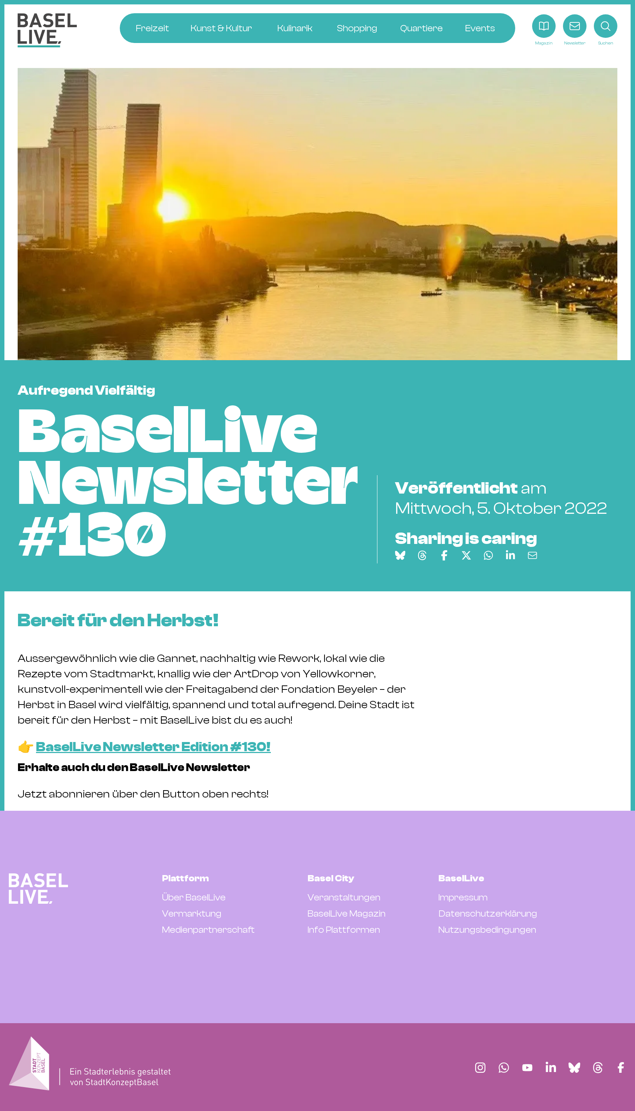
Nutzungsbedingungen (487, 930)
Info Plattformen (344, 930)
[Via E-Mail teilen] (532, 555)
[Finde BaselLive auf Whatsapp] (504, 1068)
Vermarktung (192, 913)
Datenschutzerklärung (487, 913)
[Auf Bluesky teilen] (400, 555)
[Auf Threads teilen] (422, 555)
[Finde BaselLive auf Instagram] (480, 1068)
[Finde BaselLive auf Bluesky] (574, 1068)
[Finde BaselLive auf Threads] (598, 1068)
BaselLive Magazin (346, 913)
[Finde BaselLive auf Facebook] (621, 1068)
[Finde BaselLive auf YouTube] (527, 1068)
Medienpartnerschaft (208, 930)
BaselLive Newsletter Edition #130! (153, 747)
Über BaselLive (194, 897)
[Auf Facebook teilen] (444, 555)
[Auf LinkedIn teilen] (510, 555)
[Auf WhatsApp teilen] (488, 555)
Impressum (463, 897)
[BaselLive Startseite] (47, 30)
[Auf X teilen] (466, 555)
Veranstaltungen (344, 897)
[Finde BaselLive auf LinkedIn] (551, 1068)
